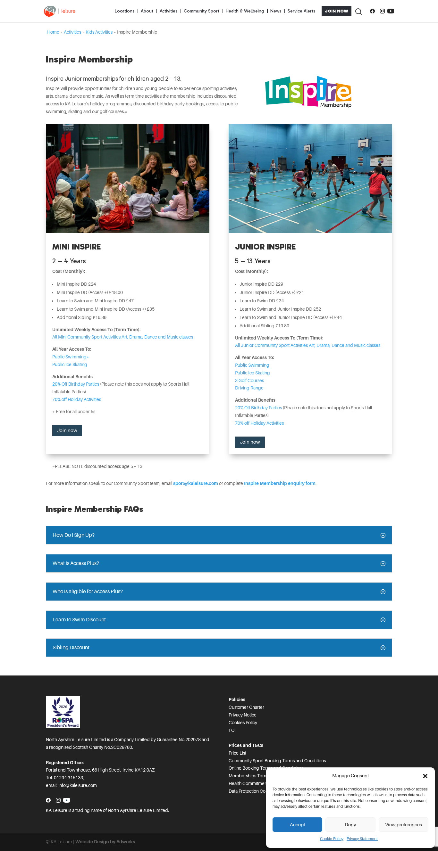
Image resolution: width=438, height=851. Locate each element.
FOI (232, 730)
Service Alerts (301, 11)
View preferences (403, 824)
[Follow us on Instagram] (382, 11)
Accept (297, 824)
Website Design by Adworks (105, 841)
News (275, 11)
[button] (425, 776)
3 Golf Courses (249, 380)
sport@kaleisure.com (195, 483)
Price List (237, 753)
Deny (350, 824)
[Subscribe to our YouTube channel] (390, 11)
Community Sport (201, 11)
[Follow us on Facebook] (372, 11)
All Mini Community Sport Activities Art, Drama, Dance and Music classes (122, 337)
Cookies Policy (243, 722)
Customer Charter (246, 707)
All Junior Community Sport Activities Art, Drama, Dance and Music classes (307, 345)
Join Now (336, 11)
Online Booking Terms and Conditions (266, 768)
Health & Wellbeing (245, 11)
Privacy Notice (243, 714)
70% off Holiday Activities (76, 399)
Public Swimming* (70, 356)
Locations (124, 11)
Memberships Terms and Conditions (265, 775)
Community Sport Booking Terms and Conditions (277, 760)
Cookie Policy (331, 839)
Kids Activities (99, 32)
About (147, 11)
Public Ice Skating (69, 364)
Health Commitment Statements (260, 783)
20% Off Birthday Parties (76, 384)
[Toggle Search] (358, 11)
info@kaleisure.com (77, 785)
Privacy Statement (362, 839)
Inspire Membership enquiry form (280, 483)
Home (53, 32)
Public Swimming (252, 365)
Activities (168, 11)
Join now (67, 430)
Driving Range (249, 387)
